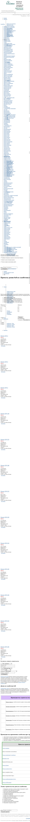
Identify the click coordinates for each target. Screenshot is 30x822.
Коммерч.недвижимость (8, 213)
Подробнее (3, 345)
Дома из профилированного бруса (9, 779)
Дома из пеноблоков (8, 31)
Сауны (5, 97)
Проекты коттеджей (4, 676)
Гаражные (6, 123)
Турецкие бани (6, 89)
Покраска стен (6, 170)
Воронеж (20, 820)
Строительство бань (7, 86)
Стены (2, 668)
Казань (17, 820)
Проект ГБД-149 (5, 413)
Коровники (6, 206)
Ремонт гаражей (7, 142)
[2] (2, 321)
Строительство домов (8, 43)
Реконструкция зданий (8, 196)
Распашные (6, 118)
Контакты (5, 252)
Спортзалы (6, 224)
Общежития (6, 225)
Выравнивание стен (7, 172)
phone (2, 267)
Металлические (7, 111)
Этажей (2, 669)
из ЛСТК (5, 190)
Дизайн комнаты (7, 229)
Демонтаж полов (7, 148)
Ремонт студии (6, 138)
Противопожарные (7, 113)
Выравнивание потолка (8, 162)
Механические (6, 110)
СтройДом (3, 24)
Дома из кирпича (7, 36)
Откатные (5, 106)
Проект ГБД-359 (5, 517)
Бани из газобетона (7, 94)
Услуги (5, 42)
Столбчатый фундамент (8, 51)
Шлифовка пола (7, 156)
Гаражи (5, 58)
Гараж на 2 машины (7, 71)
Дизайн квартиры (7, 232)
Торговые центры (7, 217)
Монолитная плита (7, 47)
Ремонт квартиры (7, 131)
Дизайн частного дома (8, 227)
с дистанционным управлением (10, 108)
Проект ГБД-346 (5, 646)
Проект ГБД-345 (5, 569)
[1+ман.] (2, 322)
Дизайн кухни (6, 230)
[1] (2, 320)
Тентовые (5, 187)
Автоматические (7, 121)
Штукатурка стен (7, 169)
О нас (5, 240)
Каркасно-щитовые (7, 87)
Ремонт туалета (7, 134)
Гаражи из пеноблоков (8, 63)
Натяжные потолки (7, 161)
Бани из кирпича (7, 93)
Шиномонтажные (7, 222)
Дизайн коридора (7, 234)
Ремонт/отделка (7, 130)
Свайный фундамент (8, 46)
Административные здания (9, 200)
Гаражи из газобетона (8, 60)
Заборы (5, 73)
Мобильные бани (7, 91)
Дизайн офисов (7, 238)
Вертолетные (6, 194)
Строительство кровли (8, 100)
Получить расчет (5, 811)
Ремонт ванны (6, 133)
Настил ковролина (7, 150)
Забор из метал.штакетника (9, 81)
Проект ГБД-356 (5, 595)
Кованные (5, 116)
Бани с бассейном (7, 99)
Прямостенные (6, 185)
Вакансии (5, 243)
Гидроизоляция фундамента (9, 53)
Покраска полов (7, 149)
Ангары (5, 180)
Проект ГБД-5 (4, 361)
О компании (6, 244)
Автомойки (6, 219)
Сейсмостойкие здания (8, 202)
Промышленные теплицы (8, 204)
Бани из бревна (6, 38)
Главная (5, 26)
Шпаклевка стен (7, 174)
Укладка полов (6, 147)
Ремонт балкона (7, 132)
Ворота (5, 105)
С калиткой (6, 117)
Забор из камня (7, 84)
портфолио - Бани (7, 250)
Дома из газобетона (7, 30)
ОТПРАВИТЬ (4, 269)
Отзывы (5, 241)
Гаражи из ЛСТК (7, 68)
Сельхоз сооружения (8, 203)
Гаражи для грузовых (8, 70)
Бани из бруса (6, 37)
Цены (5, 245)
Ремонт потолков (7, 158)
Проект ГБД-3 (4, 336)
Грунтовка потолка (7, 164)
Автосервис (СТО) (7, 214)
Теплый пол (6, 151)
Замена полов (6, 153)
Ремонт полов (6, 146)
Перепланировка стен (8, 171)
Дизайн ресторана (7, 237)
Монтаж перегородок (8, 176)
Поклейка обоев (7, 168)
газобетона (13, 755)
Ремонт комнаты (7, 137)
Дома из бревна (7, 34)
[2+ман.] (2, 324)
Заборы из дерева (7, 82)
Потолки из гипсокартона (9, 163)
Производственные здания (9, 197)
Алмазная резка (7, 178)
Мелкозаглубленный (8, 52)
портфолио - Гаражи (8, 249)
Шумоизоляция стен (8, 166)
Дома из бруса (6, 33)
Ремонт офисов (7, 143)
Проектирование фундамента (9, 55)
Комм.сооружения (7, 179)
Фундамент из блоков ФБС (9, 57)
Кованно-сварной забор (8, 85)
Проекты (5, 27)
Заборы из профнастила (8, 74)
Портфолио (6, 246)
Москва (13, 820)
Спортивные (6, 193)
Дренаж (5, 54)
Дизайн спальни (7, 236)
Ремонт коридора (7, 140)
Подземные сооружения (8, 201)
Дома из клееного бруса (7, 768)
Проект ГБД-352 (5, 621)
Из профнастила (7, 107)
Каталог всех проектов (8, 28)
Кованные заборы (7, 77)
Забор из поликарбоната (8, 83)
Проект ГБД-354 (5, 543)
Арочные (5, 181)
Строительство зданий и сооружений (11, 195)
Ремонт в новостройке (8, 141)
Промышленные (7, 114)
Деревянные (6, 124)
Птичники (6, 209)
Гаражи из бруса (7, 61)
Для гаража (6, 115)
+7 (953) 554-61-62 (19, 9)
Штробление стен (7, 173)
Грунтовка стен (7, 177)
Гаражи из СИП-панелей (8, 65)
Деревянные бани (7, 95)
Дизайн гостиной (7, 228)
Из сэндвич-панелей (7, 186)
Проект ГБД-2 (4, 387)
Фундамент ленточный (8, 45)
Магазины (6, 220)
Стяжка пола (6, 155)
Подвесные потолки (7, 159)
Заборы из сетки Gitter (8, 75)
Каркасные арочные (7, 184)
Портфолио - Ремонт (8, 251)
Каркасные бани (7, 39)
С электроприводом (7, 125)
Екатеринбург (25, 820)
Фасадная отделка (7, 103)
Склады (5, 212)
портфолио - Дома (7, 248)
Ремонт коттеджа (7, 139)
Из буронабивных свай (8, 50)
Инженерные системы (8, 101)
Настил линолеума (7, 154)
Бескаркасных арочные (8, 182)
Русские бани (6, 90)
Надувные (6, 189)
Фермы (5, 211)
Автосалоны (6, 216)
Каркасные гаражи (7, 59)
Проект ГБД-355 (5, 439)
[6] (1, 308)
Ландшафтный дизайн (8, 102)
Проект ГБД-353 (5, 491)
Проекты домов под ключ (9, 272)
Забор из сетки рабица (8, 76)
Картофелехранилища (8, 205)
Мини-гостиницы (7, 221)
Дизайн (5, 226)
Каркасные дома (7, 29)
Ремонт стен (6, 165)
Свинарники (6, 208)
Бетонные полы (7, 69)
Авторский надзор (7, 198)
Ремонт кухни (6, 135)
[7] (1, 309)
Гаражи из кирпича (7, 66)
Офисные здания (7, 218)
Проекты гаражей (7, 41)
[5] (1, 307)
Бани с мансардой (7, 98)
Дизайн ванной (6, 233)
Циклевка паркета (7, 157)
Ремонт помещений (7, 145)
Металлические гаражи (8, 67)
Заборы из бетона (7, 78)
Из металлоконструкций (8, 188)
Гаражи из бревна (7, 62)
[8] (1, 311)
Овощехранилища (7, 210)
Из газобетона (6, 273)
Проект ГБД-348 (5, 465)
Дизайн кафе (6, 235)
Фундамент (6, 44)
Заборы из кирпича (7, 79)
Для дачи (5, 109)
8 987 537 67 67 (19, 8)
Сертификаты (6, 242)
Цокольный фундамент (8, 49)
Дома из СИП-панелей (8, 35)
